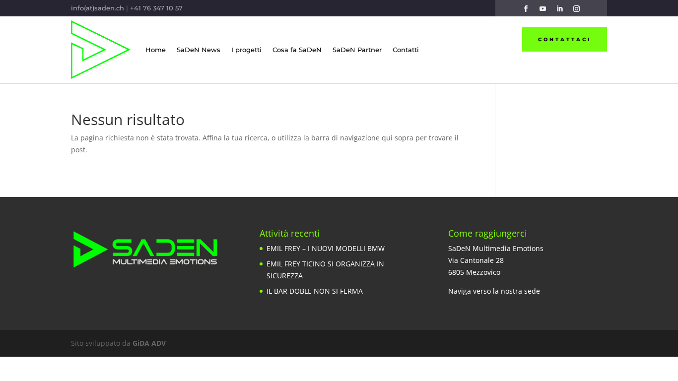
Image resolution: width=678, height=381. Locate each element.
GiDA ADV (149, 343)
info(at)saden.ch (97, 8)
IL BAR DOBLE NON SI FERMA (315, 291)
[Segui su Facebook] (525, 8)
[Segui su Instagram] (576, 8)
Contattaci (564, 39)
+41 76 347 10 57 (156, 8)
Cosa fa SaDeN (297, 50)
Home (155, 50)
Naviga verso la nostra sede (494, 291)
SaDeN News (198, 50)
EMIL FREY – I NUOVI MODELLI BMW (326, 248)
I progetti (246, 50)
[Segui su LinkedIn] (559, 8)
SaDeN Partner (357, 50)
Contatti (406, 50)
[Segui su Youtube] (542, 8)
